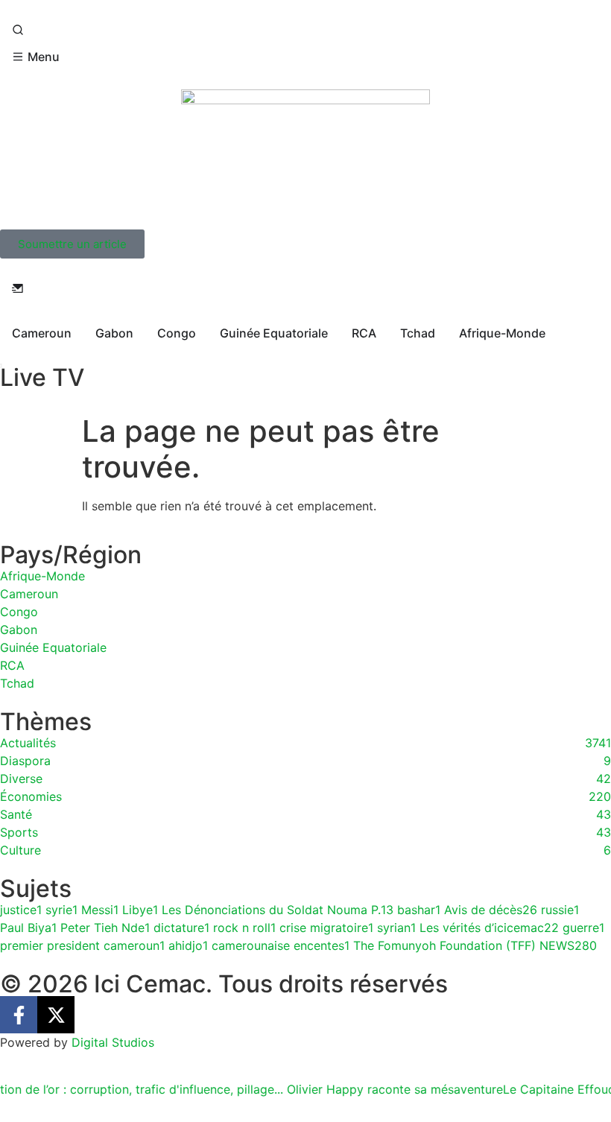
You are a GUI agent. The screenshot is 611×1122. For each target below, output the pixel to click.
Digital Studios (113, 1042)
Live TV (42, 377)
